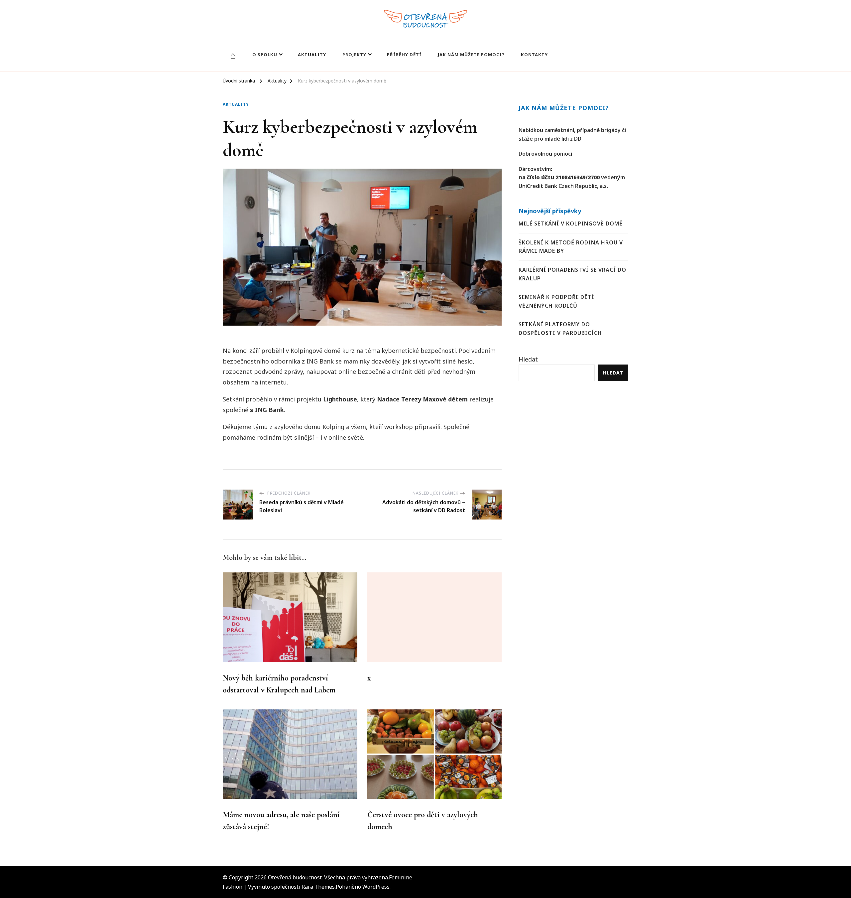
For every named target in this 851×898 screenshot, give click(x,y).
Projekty (354, 55)
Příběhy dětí (404, 55)
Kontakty (534, 55)
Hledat (528, 359)
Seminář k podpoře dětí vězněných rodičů (556, 301)
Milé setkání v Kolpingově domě (571, 223)
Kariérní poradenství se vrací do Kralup (572, 274)
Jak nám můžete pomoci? (471, 55)
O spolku (264, 55)
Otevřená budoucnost (295, 877)
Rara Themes (318, 886)
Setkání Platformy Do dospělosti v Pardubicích (560, 329)
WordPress (376, 886)
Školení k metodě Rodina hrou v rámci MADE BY (571, 247)
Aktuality (312, 55)
